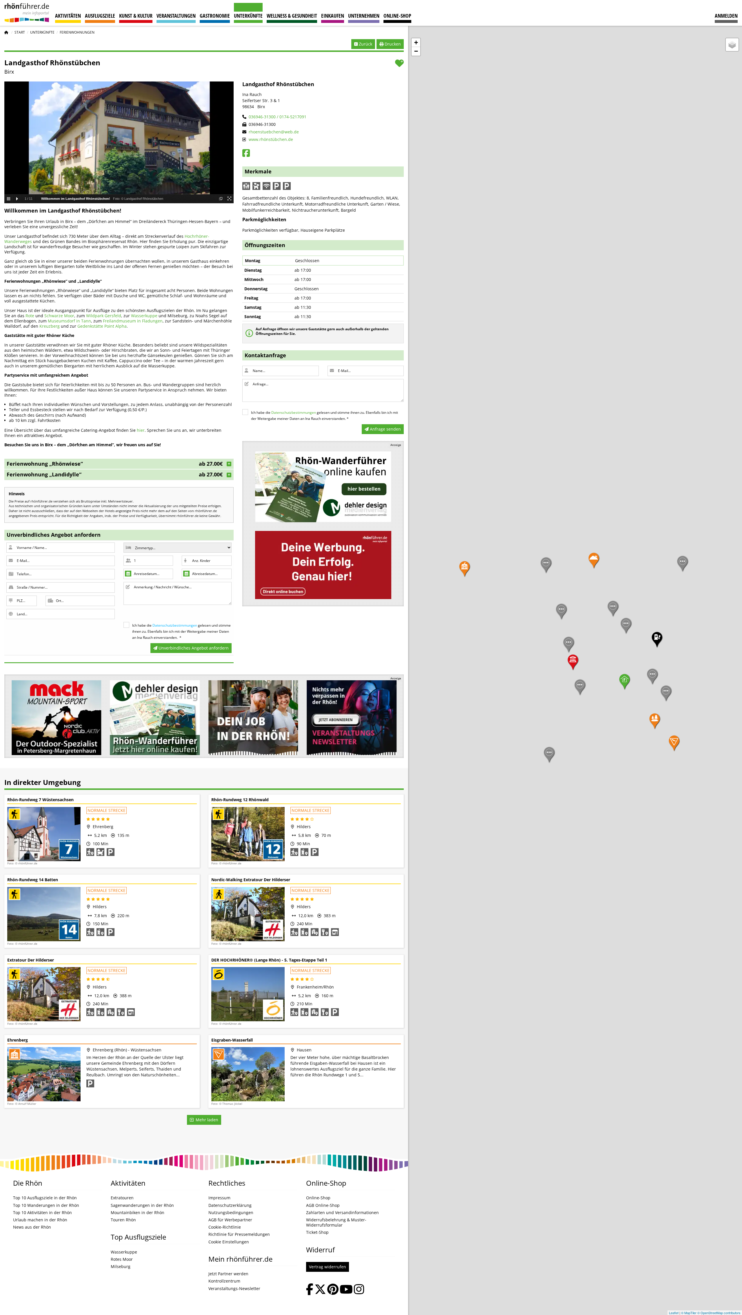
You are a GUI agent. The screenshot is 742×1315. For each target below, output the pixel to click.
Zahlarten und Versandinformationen (342, 1212)
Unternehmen (363, 15)
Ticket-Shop (317, 1232)
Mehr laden (205, 1119)
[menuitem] (726, 13)
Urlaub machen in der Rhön (40, 1220)
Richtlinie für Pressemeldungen (239, 1234)
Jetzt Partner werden (228, 1273)
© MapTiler (688, 1312)
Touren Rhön (123, 1220)
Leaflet (674, 1312)
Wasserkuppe (144, 315)
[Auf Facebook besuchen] (309, 1289)
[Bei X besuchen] (320, 1289)
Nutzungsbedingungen (230, 1212)
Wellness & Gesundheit (292, 15)
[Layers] (732, 44)
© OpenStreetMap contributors (719, 1312)
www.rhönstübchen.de (270, 139)
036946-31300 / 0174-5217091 (277, 116)
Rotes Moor (122, 1259)
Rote (30, 315)
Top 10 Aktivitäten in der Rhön (42, 1212)
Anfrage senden (385, 429)
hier (141, 430)
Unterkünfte (248, 15)
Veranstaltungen (176, 15)
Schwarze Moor (59, 315)
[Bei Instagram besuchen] (359, 1289)
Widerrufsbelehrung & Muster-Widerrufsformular (336, 1222)
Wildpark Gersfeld (103, 315)
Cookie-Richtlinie (224, 1227)
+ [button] (416, 42)
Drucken (392, 44)
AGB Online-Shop (323, 1205)
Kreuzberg (49, 326)
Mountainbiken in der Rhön (137, 1212)
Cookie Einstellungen (228, 1242)
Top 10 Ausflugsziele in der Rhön (45, 1197)
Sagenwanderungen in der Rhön (142, 1205)
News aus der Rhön (32, 1227)
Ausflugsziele (100, 15)
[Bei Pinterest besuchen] (333, 1289)
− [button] (416, 51)
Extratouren (122, 1197)
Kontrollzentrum (224, 1281)
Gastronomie (215, 15)
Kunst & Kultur (135, 15)
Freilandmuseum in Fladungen (133, 321)
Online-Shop (397, 15)
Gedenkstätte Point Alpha (102, 326)
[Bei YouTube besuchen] (346, 1289)
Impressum (219, 1197)
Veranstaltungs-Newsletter (234, 1288)
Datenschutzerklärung (230, 1205)
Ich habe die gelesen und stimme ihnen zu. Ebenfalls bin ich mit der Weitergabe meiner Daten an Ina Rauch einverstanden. (181, 631)
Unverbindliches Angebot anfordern (193, 648)
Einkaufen (332, 15)
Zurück (365, 44)
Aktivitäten (68, 15)
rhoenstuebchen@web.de (273, 132)
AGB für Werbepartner (230, 1220)
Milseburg (120, 1266)
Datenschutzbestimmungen (174, 625)
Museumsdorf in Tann (69, 321)
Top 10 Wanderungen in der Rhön (46, 1205)
